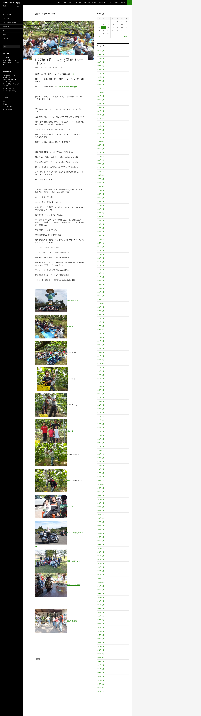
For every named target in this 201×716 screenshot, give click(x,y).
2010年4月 (100, 465)
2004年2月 (100, 676)
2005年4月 (100, 639)
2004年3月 (100, 672)
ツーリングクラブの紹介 (90, 2)
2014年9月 (100, 333)
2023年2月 (100, 137)
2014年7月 (100, 337)
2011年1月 (100, 446)
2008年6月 (100, 529)
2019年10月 (101, 186)
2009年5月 (100, 495)
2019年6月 (100, 194)
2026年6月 (100, 51)
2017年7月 (100, 250)
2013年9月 (100, 367)
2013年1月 (100, 390)
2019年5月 (100, 198)
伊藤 (68, 480)
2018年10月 (101, 216)
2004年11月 (101, 654)
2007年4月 (100, 563)
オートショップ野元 (11, 2)
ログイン (5, 101)
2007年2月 (100, 571)
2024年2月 (100, 111)
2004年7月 (100, 665)
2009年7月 (100, 492)
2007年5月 (100, 559)
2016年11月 (101, 273)
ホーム (58, 2)
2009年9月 (100, 488)
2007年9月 (100, 552)
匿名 (7, 77)
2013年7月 (100, 371)
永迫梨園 (70, 326)
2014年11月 (101, 330)
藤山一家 (70, 431)
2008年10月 (101, 518)
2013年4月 (100, 379)
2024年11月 (101, 88)
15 (103, 27)
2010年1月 (100, 477)
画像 (38, 67)
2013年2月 (100, 386)
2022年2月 (100, 152)
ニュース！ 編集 (67, 2)
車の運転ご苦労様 (73, 585)
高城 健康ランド (73, 561)
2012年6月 (100, 394)
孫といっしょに (72, 506)
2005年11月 (101, 616)
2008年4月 (100, 537)
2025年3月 (100, 81)
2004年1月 (100, 680)
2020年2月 (100, 183)
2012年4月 (100, 401)
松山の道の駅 (72, 621)
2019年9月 (100, 190)
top (38, 659)
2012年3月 (100, 405)
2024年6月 (100, 100)
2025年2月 (100, 85)
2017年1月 (100, 269)
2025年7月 (100, 73)
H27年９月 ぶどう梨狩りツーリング (59, 62)
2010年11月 (101, 450)
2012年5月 (100, 397)
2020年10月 (101, 175)
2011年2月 (100, 443)
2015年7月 (100, 311)
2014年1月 (100, 356)
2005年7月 (100, 627)
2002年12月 (101, 688)
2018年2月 (100, 232)
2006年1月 (100, 612)
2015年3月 (100, 318)
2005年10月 (101, 620)
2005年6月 (100, 631)
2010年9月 (100, 458)
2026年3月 (100, 58)
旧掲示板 (123, 2)
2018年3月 (100, 228)
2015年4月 (100, 314)
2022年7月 (100, 145)
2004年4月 (100, 669)
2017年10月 (101, 243)
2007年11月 (101, 548)
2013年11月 (101, 360)
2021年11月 (101, 156)
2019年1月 (100, 209)
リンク (110, 2)
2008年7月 (100, 526)
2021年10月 (101, 160)
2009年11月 (101, 480)
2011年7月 (100, 428)
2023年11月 (101, 118)
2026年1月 (100, 62)
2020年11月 (101, 171)
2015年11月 (101, 299)
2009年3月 (100, 503)
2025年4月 (100, 77)
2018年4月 (100, 224)
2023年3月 (100, 134)
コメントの (7, 106)
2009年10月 (101, 484)
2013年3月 (100, 382)
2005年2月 (100, 646)
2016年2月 (100, 292)
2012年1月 (100, 412)
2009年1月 (100, 510)
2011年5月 (100, 431)
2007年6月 (100, 556)
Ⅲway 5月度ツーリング (9, 60)
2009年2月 (100, 507)
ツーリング (78, 2)
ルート (75, 74)
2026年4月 (100, 54)
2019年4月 (100, 201)
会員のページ (102, 2)
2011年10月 (101, 420)
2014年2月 (100, 352)
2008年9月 (100, 522)
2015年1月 (100, 326)
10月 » (126, 37)
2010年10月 (101, 454)
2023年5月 (100, 130)
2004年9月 (100, 661)
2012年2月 (100, 409)
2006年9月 (100, 586)
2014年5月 (100, 345)
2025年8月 (100, 69)
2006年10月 (101, 582)
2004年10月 (101, 657)
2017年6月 (100, 254)
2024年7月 (100, 96)
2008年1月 (100, 544)
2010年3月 (100, 469)
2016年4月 (100, 284)
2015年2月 (100, 322)
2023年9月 (100, 122)
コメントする (58, 67)
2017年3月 (100, 265)
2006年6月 (100, 593)
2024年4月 (100, 103)
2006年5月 (100, 597)
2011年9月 (100, 424)
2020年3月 (100, 179)
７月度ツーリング (8, 57)
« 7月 (99, 37)
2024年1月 (100, 115)
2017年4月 (100, 262)
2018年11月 (101, 213)
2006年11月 (101, 578)
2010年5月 (100, 461)
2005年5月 (100, 635)
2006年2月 (100, 608)
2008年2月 (100, 541)
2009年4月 (100, 499)
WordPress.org (7, 109)
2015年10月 (101, 303)
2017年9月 (100, 247)
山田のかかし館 (72, 300)
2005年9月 (100, 623)
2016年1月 (100, 296)
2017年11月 (101, 239)
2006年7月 (100, 590)
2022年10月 (101, 141)
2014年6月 (100, 341)
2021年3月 (100, 164)
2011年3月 (100, 439)
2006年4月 (100, 601)
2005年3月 (100, 642)
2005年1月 (100, 650)
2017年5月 (100, 258)
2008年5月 (100, 533)
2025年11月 (101, 66)
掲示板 (116, 2)
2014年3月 (100, 348)
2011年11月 (101, 416)
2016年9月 (100, 277)
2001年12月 (101, 691)
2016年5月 (100, 281)
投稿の (6, 104)
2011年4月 (100, 435)
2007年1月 (100, 575)
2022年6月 (100, 149)
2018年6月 (100, 220)
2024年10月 (101, 92)
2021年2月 (100, 167)
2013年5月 (100, 375)
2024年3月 (100, 107)
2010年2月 (100, 473)
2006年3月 (100, 605)
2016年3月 (100, 288)
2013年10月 (101, 363)
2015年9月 (100, 307)
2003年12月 (101, 684)
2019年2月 (100, 205)
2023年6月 (100, 126)
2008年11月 (101, 514)
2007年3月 (100, 567)
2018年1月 (100, 235)
